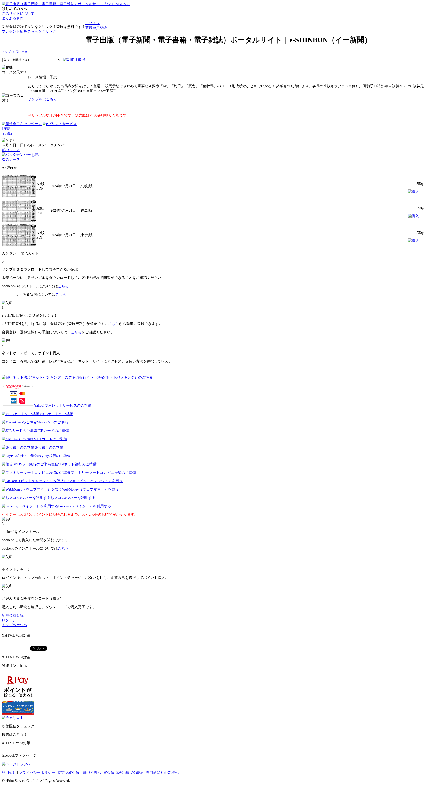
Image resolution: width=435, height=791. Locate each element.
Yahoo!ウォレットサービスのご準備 (63, 405)
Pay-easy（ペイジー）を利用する (84, 506)
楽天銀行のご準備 (48, 447)
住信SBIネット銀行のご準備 (74, 464)
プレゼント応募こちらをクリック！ (31, 31)
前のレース (11, 150)
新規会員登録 (96, 28)
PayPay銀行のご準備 (54, 456)
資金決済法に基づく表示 (123, 772)
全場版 (7, 133)
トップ (6, 51)
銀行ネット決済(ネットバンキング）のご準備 (116, 377)
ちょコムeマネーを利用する (73, 498)
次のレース (11, 159)
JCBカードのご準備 (53, 431)
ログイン (92, 23)
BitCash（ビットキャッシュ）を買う (93, 481)
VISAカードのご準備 (56, 414)
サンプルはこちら (42, 99)
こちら (63, 286)
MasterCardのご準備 (52, 422)
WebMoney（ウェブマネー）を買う (90, 489)
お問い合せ (20, 51)
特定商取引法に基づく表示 (79, 772)
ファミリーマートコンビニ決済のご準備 (103, 472)
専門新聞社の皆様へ (162, 772)
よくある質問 (13, 18)
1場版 (6, 129)
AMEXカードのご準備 (49, 439)
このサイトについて (18, 13)
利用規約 (9, 772)
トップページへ (14, 625)
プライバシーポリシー (37, 772)
